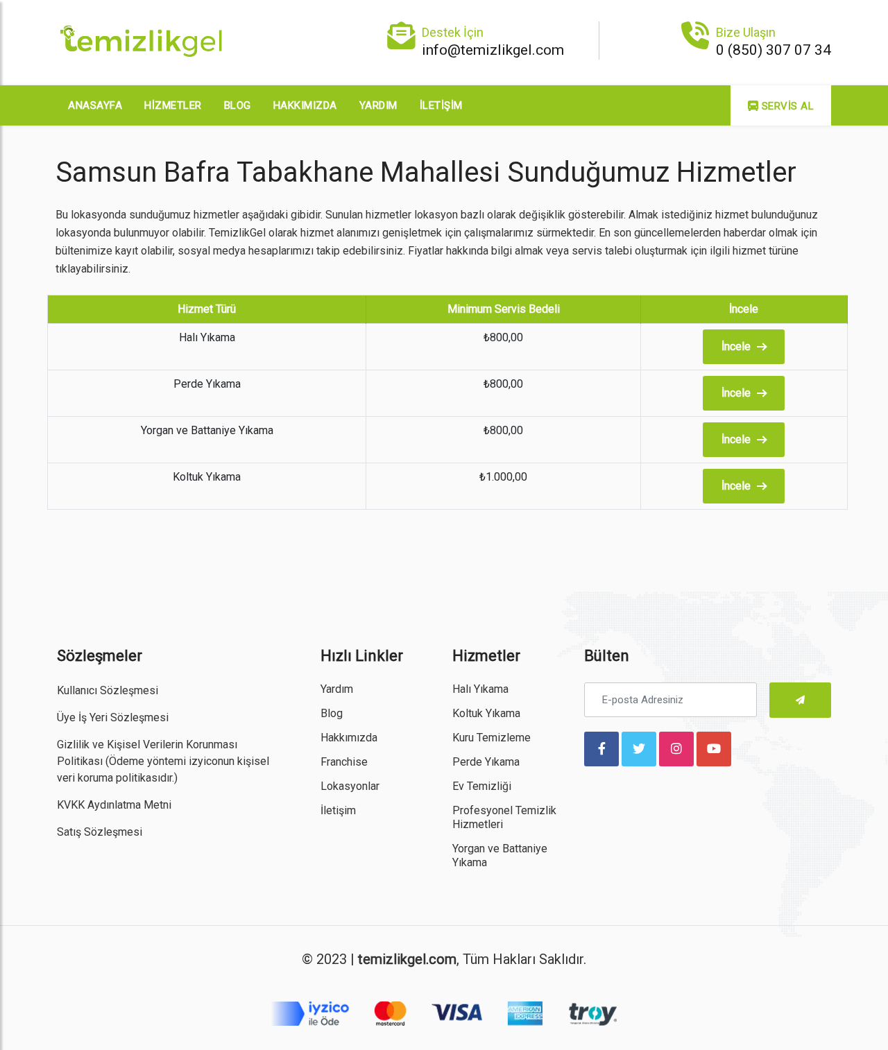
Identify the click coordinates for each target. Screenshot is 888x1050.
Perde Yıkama (486, 761)
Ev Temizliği (481, 786)
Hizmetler (173, 105)
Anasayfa (95, 105)
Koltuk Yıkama (486, 713)
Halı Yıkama (480, 689)
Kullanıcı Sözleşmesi (107, 690)
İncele (736, 346)
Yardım (378, 105)
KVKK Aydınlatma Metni (114, 804)
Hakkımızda (305, 105)
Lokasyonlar (350, 786)
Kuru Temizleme (491, 737)
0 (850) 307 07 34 (773, 50)
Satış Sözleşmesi (99, 831)
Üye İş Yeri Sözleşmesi (113, 717)
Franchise (344, 761)
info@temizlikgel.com (493, 50)
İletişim (441, 105)
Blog (237, 105)
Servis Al (786, 106)
